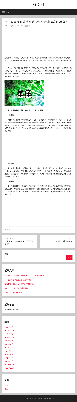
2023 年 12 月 (9, 330)
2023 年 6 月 (9, 351)
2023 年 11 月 (9, 334)
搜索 (6, 254)
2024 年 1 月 (9, 327)
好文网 (38, 4)
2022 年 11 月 (9, 368)
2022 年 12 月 (9, 365)
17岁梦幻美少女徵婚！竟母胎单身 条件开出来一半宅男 (24, 276)
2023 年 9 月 (9, 341)
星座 (8, 229)
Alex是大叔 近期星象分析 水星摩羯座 (18, 280)
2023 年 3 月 (9, 361)
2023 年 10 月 (9, 337)
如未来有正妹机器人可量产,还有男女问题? (19, 284)
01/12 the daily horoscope (14, 292)
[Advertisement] (38, 42)
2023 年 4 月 (9, 358)
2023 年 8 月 (9, 344)
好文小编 (27, 26)
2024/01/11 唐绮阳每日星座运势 (16, 288)
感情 (6, 385)
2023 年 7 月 (9, 347)
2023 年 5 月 (9, 354)
